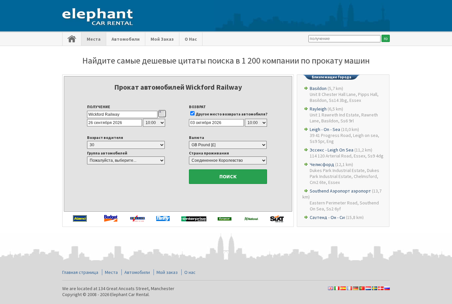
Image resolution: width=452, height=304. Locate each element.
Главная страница (80, 272)
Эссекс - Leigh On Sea (331, 150)
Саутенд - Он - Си (327, 217)
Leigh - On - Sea (325, 129)
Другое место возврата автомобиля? (231, 113)
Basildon (318, 88)
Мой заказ (162, 39)
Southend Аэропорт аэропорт (340, 191)
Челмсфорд (322, 164)
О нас (191, 39)
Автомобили (126, 39)
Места (94, 39)
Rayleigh (318, 109)
